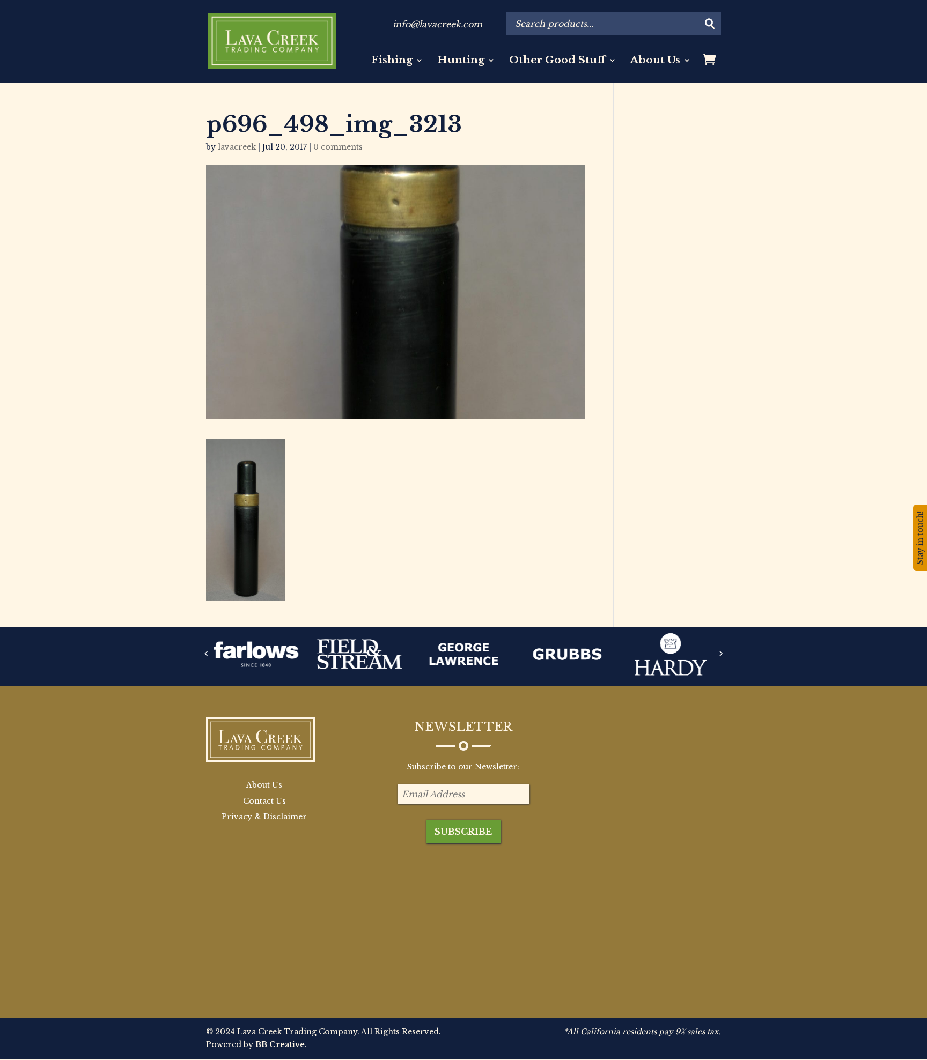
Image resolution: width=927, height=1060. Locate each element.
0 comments (338, 147)
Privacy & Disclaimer (264, 816)
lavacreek (237, 147)
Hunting (460, 61)
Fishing (392, 61)
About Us (655, 61)
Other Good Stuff (557, 61)
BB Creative (280, 1044)
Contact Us (264, 801)
